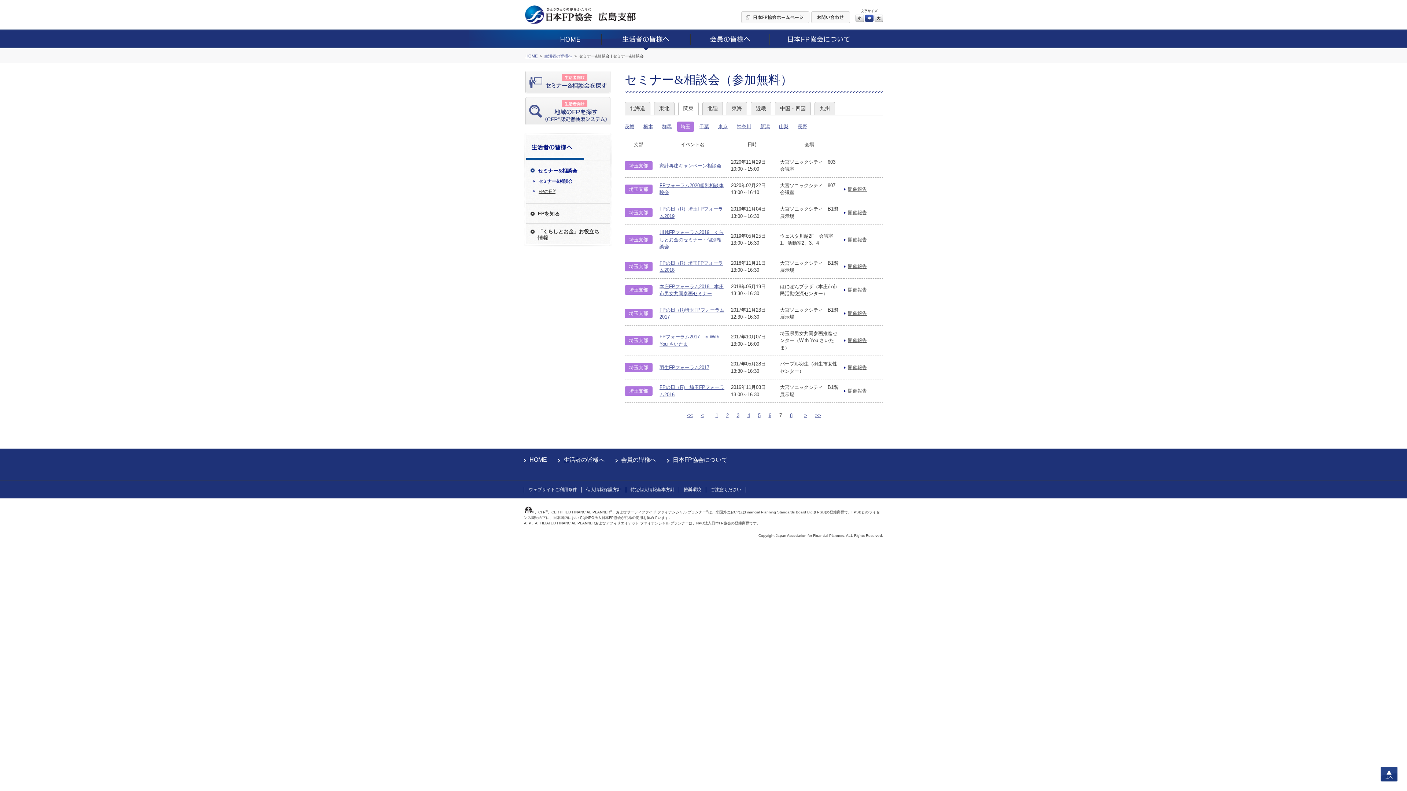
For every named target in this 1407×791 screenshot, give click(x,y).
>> (818, 415)
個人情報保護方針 (603, 489)
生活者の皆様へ (584, 460)
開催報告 (857, 189)
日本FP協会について (700, 460)
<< (690, 415)
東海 (737, 108)
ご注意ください (725, 489)
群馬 (667, 126)
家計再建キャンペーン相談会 (690, 165)
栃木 (648, 126)
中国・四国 (793, 108)
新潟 (765, 126)
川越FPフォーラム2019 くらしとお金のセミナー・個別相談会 (692, 239)
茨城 (629, 126)
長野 (802, 126)
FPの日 (547, 191)
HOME (538, 460)
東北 (664, 108)
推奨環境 (692, 489)
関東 (688, 108)
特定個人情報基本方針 (653, 489)
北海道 (637, 108)
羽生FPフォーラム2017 (684, 367)
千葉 (704, 126)
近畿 (761, 108)
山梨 (784, 126)
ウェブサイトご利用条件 (553, 489)
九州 (825, 108)
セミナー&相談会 (556, 181)
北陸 (713, 108)
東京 (723, 126)
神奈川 (744, 126)
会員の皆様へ (638, 460)
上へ (1389, 774)
